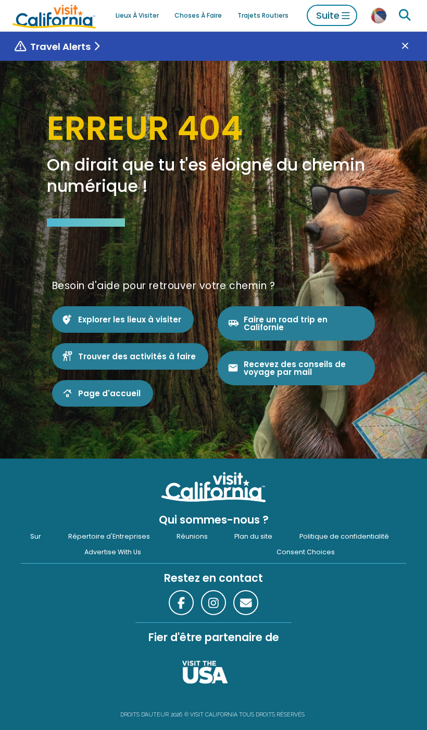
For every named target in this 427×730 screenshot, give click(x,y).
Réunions (192, 536)
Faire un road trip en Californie (286, 323)
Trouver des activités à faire (137, 356)
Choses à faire (198, 15)
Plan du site (253, 536)
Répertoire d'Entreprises (109, 536)
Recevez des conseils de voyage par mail (295, 368)
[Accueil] (54, 15)
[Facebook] (181, 602)
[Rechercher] (405, 15)
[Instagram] (213, 602)
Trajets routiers (262, 15)
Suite (328, 15)
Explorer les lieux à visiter (129, 319)
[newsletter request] (245, 602)
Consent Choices (306, 552)
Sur (35, 536)
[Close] (412, 46)
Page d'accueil (109, 393)
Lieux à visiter (137, 15)
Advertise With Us (112, 552)
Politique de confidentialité (344, 536)
